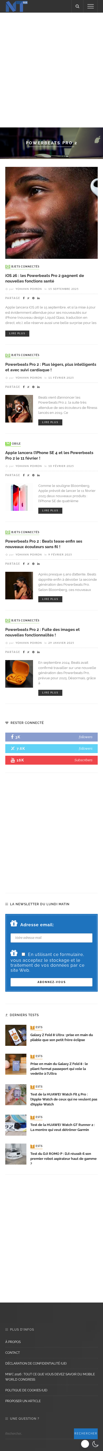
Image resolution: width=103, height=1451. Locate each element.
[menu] (90, 6)
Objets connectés (22, 267)
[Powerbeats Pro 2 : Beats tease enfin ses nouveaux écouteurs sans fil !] (19, 585)
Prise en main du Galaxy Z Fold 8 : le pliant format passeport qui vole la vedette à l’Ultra (59, 1069)
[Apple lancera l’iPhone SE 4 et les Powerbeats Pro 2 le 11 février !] (19, 496)
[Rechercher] (77, 6)
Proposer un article (23, 1401)
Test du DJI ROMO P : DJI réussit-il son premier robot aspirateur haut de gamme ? (63, 1159)
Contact (12, 1353)
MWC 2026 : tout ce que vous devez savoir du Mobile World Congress (50, 1376)
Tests (37, 1028)
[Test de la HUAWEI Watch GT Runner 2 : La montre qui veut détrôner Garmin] (15, 1125)
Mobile (13, 444)
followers (85, 737)
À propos (13, 1342)
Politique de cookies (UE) (26, 1390)
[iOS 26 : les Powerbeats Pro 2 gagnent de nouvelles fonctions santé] (51, 212)
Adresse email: (37, 924)
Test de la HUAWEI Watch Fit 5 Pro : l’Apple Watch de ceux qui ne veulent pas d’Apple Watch (63, 1099)
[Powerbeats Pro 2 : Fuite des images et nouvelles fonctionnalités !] (19, 673)
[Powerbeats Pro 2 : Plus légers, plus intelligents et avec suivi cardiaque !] (19, 408)
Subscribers (83, 760)
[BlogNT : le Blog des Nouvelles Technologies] (16, 5)
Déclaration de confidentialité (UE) (36, 1363)
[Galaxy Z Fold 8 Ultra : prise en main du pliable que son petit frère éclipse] (15, 1034)
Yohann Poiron (29, 289)
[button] (90, 1443)
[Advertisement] (51, 69)
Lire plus (17, 333)
